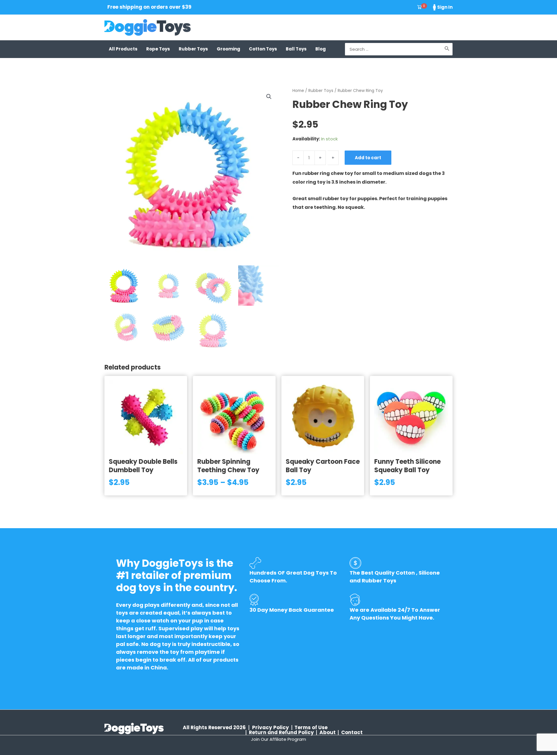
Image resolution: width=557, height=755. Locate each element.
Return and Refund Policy (281, 732)
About (327, 732)
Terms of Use (311, 727)
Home (298, 90)
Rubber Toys (320, 90)
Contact (352, 732)
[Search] (447, 49)
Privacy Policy (270, 727)
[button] (269, 96)
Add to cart (368, 158)
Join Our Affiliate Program (278, 739)
